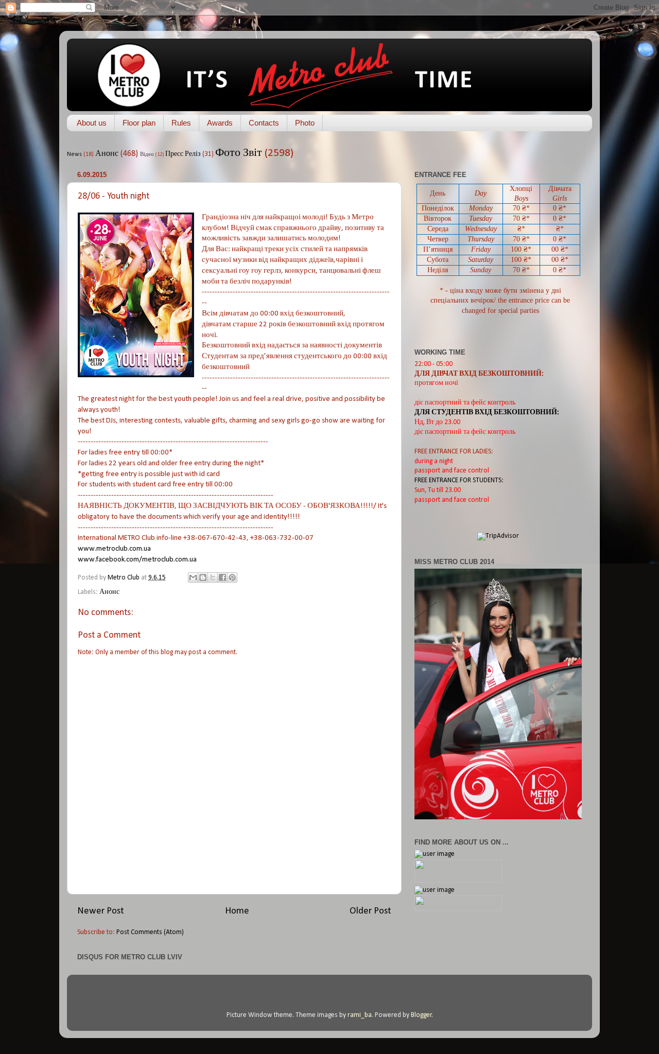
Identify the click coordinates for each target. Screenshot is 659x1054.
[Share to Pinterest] (232, 577)
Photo (305, 122)
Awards (220, 122)
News (74, 154)
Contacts (264, 122)
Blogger (421, 1015)
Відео (147, 154)
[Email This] (193, 577)
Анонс (106, 154)
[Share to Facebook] (222, 577)
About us (92, 122)
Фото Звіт (238, 153)
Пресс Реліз (183, 154)
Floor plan (139, 122)
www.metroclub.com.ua (114, 549)
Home (237, 911)
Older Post (370, 911)
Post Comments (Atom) (150, 932)
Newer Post (100, 911)
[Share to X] (212, 577)
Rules (181, 122)
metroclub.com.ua (137, 560)
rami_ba (360, 1015)
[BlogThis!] (203, 577)
